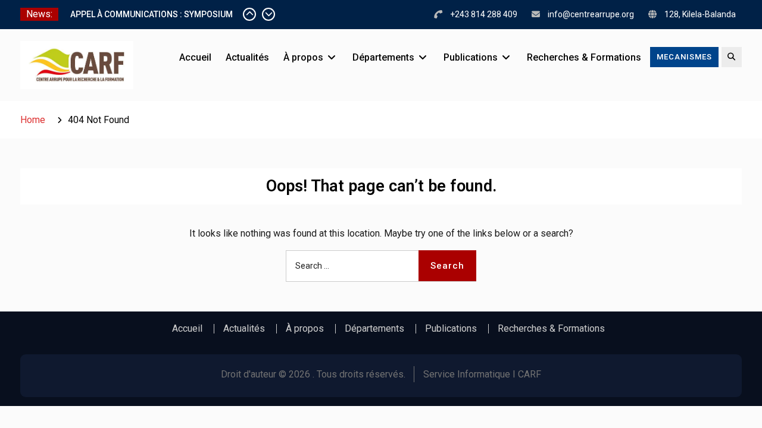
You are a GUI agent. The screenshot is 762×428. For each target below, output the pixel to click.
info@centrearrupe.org (591, 14)
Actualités (247, 57)
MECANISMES (684, 56)
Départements (383, 57)
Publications (471, 57)
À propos (303, 57)
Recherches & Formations (584, 57)
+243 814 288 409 (483, 14)
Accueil (195, 57)
